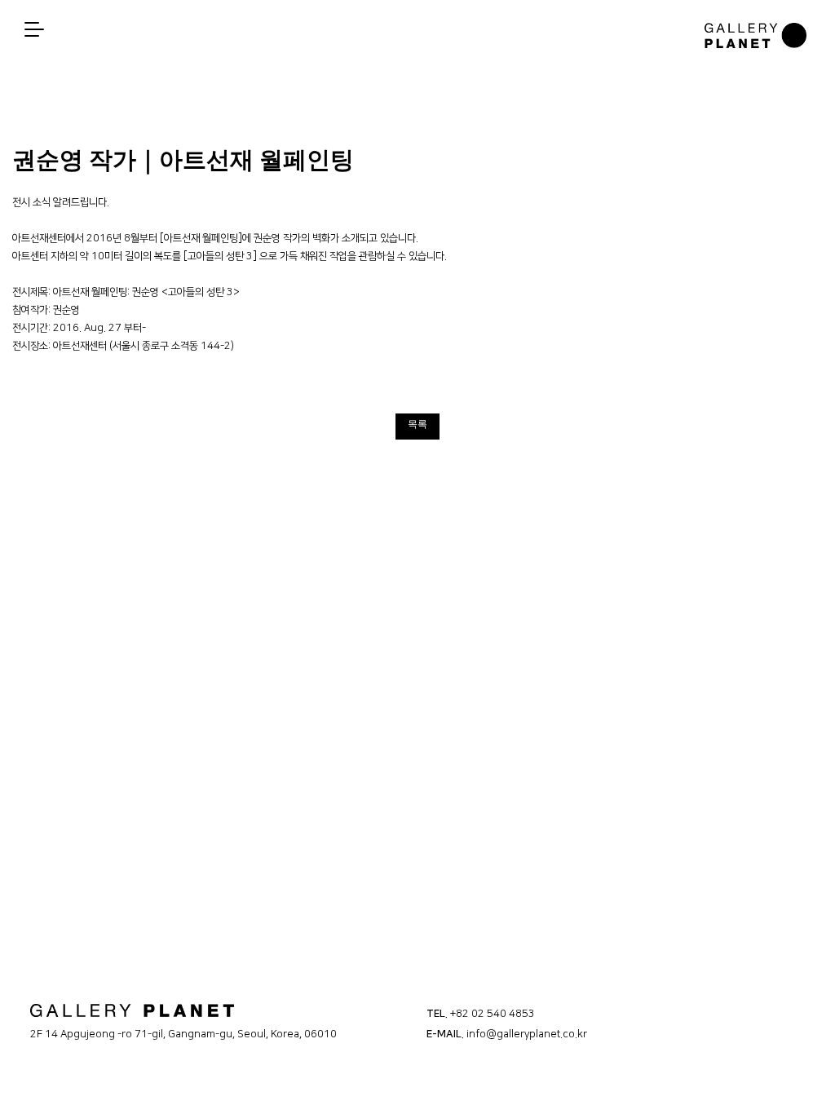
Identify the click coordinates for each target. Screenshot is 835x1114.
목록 (417, 424)
